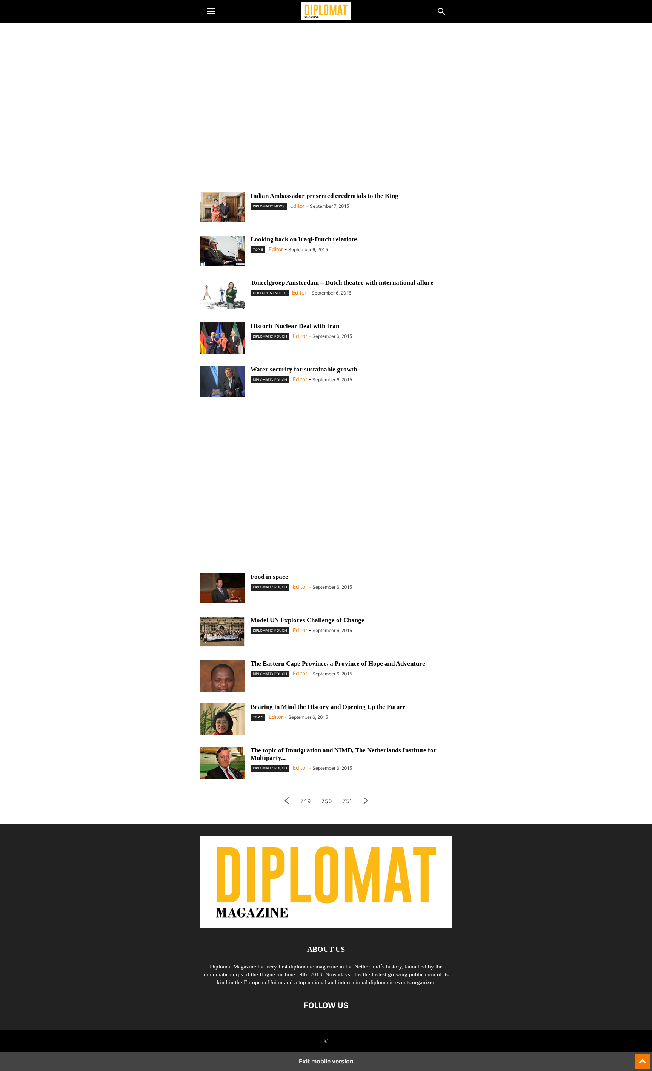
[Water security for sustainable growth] (222, 381)
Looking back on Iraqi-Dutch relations (304, 239)
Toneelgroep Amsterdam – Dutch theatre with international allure (342, 282)
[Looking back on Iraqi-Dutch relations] (222, 251)
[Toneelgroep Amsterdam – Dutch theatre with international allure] (222, 294)
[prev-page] (286, 801)
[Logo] (326, 926)
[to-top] (642, 1058)
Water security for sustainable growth (304, 369)
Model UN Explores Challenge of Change (307, 620)
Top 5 (258, 249)
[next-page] (366, 801)
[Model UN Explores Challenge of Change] (222, 632)
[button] (211, 11)
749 (305, 801)
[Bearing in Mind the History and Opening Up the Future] (222, 726)
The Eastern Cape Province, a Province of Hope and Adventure (338, 663)
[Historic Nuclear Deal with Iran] (222, 344)
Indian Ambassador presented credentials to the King (324, 195)
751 (347, 801)
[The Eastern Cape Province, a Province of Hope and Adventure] (222, 690)
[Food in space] (222, 588)
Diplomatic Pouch (270, 336)
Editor (297, 206)
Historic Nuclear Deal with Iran (295, 326)
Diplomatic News (268, 206)
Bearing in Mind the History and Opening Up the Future (328, 706)
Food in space (269, 576)
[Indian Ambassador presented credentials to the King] (222, 207)
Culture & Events (269, 293)
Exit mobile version (326, 1061)
